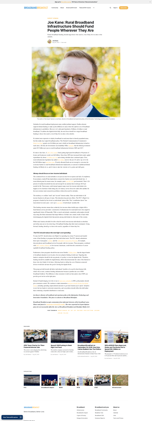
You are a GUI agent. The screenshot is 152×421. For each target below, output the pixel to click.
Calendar (115, 413)
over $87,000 (70, 181)
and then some (50, 162)
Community (54, 7)
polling (65, 313)
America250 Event (71, 7)
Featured (80, 310)
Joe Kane (55, 40)
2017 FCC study (52, 153)
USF (72, 310)
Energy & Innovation (82, 418)
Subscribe (124, 8)
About (62, 7)
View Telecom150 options (10, 417)
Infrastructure (80, 410)
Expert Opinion (53, 18)
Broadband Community (101, 410)
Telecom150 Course (85, 7)
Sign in (115, 7)
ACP (75, 310)
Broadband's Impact (82, 413)
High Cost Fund (88, 310)
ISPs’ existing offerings (43, 245)
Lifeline (50, 241)
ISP (69, 310)
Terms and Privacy (118, 418)
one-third (59, 203)
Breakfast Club (99, 413)
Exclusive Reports (100, 418)
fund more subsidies (65, 281)
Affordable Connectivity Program (67, 241)
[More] (93, 7)
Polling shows (73, 252)
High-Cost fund (38, 143)
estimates (71, 145)
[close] (150, 2)
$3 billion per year (52, 157)
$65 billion (61, 160)
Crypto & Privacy (81, 415)
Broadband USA (99, 415)
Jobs (114, 415)
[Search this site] (110, 7)
